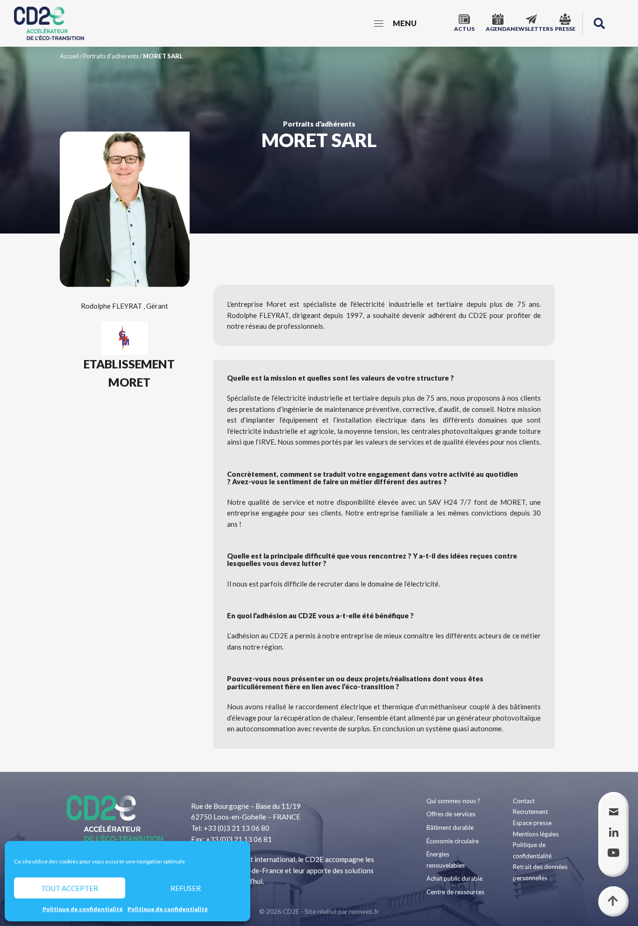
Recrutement (530, 811)
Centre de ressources (455, 892)
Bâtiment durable (450, 827)
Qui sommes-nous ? (453, 801)
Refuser (185, 888)
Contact (524, 801)
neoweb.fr (364, 911)
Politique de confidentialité (83, 908)
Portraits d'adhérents (111, 56)
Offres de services (450, 814)
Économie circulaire (452, 841)
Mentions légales (536, 834)
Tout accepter (69, 888)
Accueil (69, 56)
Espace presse (532, 823)
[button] (599, 23)
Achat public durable (454, 878)
